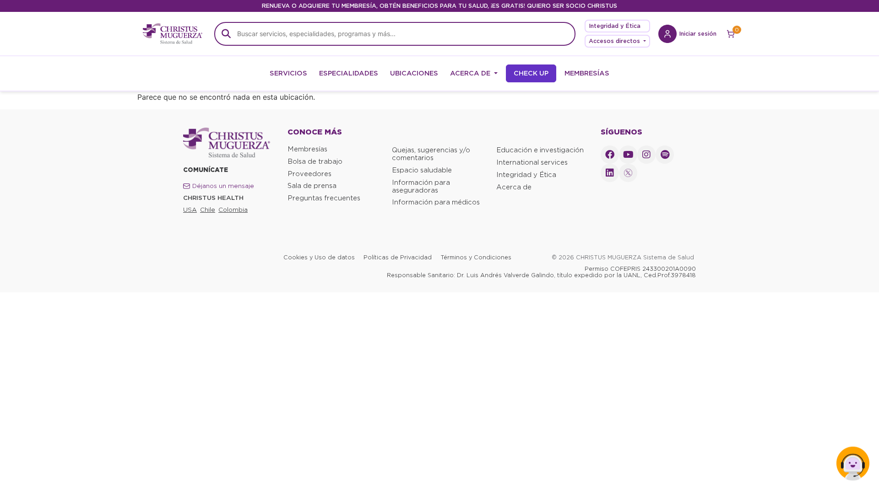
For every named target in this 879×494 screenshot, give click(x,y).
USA (190, 209)
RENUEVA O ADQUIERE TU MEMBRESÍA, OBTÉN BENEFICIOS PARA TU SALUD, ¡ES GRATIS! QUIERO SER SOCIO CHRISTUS (439, 5)
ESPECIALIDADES (348, 73)
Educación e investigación (540, 150)
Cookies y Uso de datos (319, 257)
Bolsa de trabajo (315, 161)
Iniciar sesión (697, 33)
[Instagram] (646, 154)
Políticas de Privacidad (398, 257)
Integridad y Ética (614, 25)
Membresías (307, 149)
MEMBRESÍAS (586, 73)
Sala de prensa (312, 185)
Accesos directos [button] (615, 41)
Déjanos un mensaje (223, 186)
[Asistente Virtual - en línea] (853, 468)
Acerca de (514, 187)
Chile (207, 209)
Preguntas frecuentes (324, 198)
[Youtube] (628, 154)
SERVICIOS (288, 73)
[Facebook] (610, 154)
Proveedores (309, 173)
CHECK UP (531, 73)
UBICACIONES (414, 73)
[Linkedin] (610, 173)
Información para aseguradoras (421, 186)
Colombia (233, 209)
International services (532, 162)
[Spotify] (665, 154)
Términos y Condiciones (475, 257)
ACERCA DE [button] (471, 73)
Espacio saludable (422, 170)
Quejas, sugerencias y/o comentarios (431, 153)
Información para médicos (436, 202)
